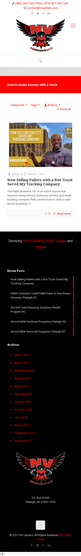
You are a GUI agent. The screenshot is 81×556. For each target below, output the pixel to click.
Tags (34, 105)
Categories (17, 105)
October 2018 (22, 409)
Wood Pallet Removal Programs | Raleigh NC (38, 331)
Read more (64, 213)
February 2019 (23, 394)
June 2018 (20, 417)
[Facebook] (32, 13)
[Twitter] (37, 13)
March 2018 (21, 425)
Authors (52, 105)
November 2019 (24, 370)
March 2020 (21, 362)
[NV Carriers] (40, 35)
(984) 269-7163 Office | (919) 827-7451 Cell (41, 3)
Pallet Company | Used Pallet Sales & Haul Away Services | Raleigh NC (40, 295)
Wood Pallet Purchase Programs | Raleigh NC (38, 321)
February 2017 (23, 440)
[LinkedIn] (49, 13)
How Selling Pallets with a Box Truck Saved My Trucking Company (40, 182)
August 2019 (22, 378)
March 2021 (21, 355)
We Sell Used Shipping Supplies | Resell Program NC (35, 309)
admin (16, 174)
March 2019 (21, 386)
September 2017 (24, 433)
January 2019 (22, 401)
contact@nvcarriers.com (42, 8)
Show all (65, 109)
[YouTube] (43, 13)
